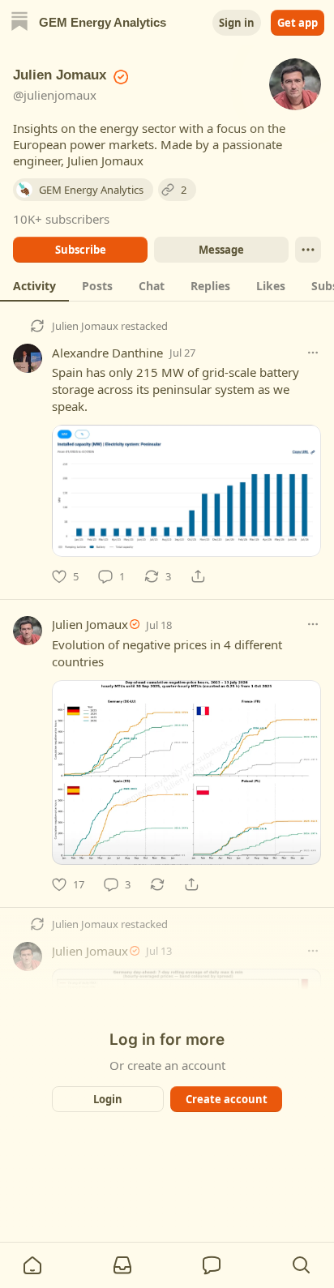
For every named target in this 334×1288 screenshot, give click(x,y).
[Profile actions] (308, 250)
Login (107, 1099)
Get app (297, 22)
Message (221, 249)
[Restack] (157, 884)
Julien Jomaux (85, 326)
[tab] (34, 285)
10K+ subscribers (61, 219)
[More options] (313, 353)
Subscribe (80, 249)
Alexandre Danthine (107, 352)
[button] (32, 1265)
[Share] (198, 576)
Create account (227, 1099)
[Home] (19, 23)
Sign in (237, 22)
